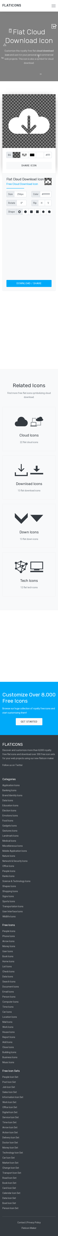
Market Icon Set (10, 1162)
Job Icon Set (8, 1087)
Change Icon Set (10, 1168)
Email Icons (8, 991)
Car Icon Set (8, 1157)
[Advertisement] (29, 246)
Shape (11, 211)
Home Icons (8, 961)
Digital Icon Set (9, 1112)
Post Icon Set (9, 1082)
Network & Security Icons (15, 861)
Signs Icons (8, 896)
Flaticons (11, 5)
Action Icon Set (10, 1132)
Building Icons (9, 1052)
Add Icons (7, 1042)
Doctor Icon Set (10, 1142)
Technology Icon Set (12, 1152)
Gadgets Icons (9, 825)
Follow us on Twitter (12, 765)
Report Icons (8, 1037)
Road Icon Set (9, 1178)
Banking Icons (9, 790)
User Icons (7, 951)
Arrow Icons (8, 941)
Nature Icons (8, 856)
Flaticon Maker (29, 1228)
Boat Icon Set (9, 1203)
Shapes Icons (9, 886)
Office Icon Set (9, 1107)
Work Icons (7, 1027)
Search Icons (8, 981)
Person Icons (8, 996)
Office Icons (8, 866)
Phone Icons (8, 936)
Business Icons (9, 1057)
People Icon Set (10, 1077)
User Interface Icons (12, 911)
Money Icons (8, 946)
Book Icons (7, 956)
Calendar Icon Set (11, 1193)
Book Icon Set (9, 1183)
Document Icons (10, 986)
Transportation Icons (12, 906)
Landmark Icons (10, 835)
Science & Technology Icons (16, 881)
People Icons (8, 871)
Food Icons (7, 820)
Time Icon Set (9, 1122)
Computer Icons (10, 1001)
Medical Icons (9, 841)
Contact (21, 1222)
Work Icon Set (9, 1102)
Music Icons (8, 1062)
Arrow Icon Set (9, 1127)
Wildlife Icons (9, 916)
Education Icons (10, 805)
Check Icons (8, 971)
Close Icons (8, 1047)
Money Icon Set (10, 1147)
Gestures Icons (9, 830)
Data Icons (7, 800)
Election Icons (9, 810)
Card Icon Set (9, 1188)
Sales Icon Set (9, 1092)
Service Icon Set (10, 1117)
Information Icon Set (12, 1097)
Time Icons (8, 1007)
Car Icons (7, 1012)
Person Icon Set (10, 1208)
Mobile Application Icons (14, 851)
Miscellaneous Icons (12, 846)
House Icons (8, 1032)
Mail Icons (7, 1022)
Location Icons (9, 1017)
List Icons (7, 966)
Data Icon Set (9, 1198)
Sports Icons (8, 901)
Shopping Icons (10, 891)
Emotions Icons (10, 815)
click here (44, 145)
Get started (29, 721)
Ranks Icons (8, 876)
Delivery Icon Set (10, 1137)
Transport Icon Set (11, 1173)
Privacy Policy (34, 1222)
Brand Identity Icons (12, 795)
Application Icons (11, 785)
